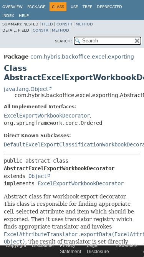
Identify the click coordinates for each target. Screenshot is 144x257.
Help (24, 15)
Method (84, 24)
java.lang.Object (26, 89)
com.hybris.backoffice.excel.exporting (82, 57)
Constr (64, 24)
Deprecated (109, 7)
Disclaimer (43, 245)
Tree (87, 7)
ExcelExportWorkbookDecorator (47, 116)
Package (36, 7)
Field (47, 24)
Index (8, 15)
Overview (12, 7)
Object (37, 176)
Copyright (16, 245)
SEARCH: (63, 41)
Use (74, 7)
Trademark (126, 245)
